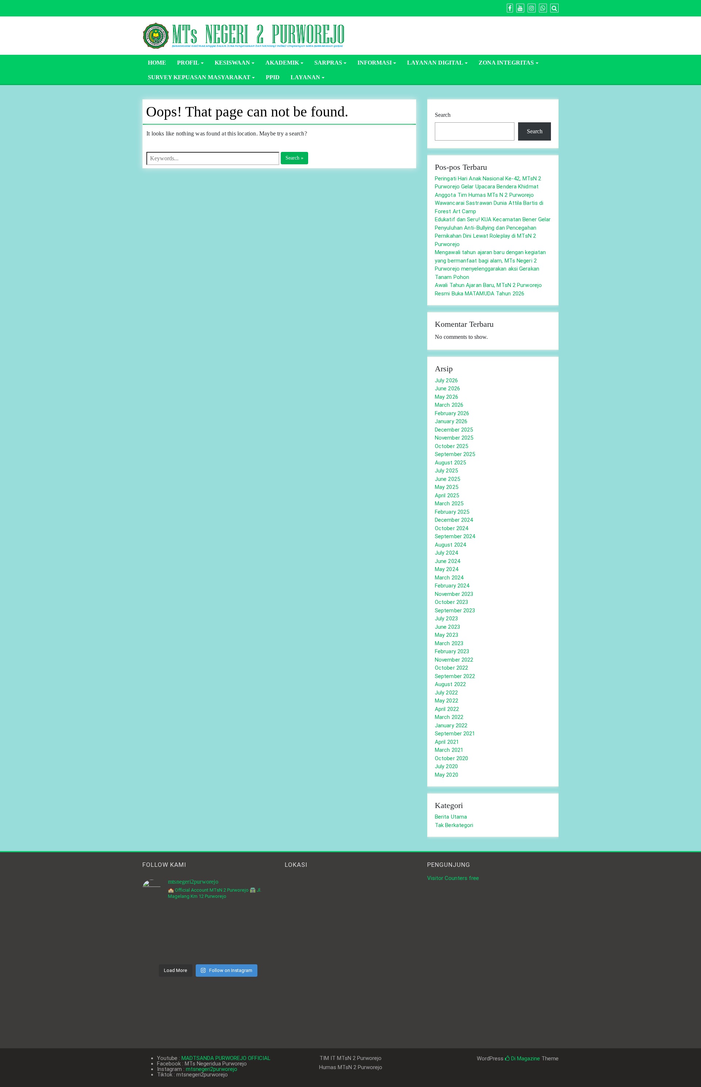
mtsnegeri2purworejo (211, 1069)
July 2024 (446, 553)
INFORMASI (374, 63)
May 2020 (446, 775)
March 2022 (449, 717)
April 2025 (447, 495)
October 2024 (451, 528)
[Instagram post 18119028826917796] (208, 919)
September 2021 (455, 733)
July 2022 (446, 692)
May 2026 (446, 397)
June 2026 (447, 388)
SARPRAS (328, 63)
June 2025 (447, 479)
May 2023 (446, 635)
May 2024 (446, 569)
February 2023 (452, 651)
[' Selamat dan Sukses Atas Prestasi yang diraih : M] (253, 946)
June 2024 (447, 561)
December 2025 (454, 429)
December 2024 (454, 520)
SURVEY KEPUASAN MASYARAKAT (199, 77)
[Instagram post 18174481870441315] (163, 946)
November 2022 (454, 660)
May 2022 (446, 700)
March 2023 (449, 643)
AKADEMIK (282, 63)
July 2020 (446, 766)
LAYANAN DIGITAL (435, 63)
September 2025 (455, 454)
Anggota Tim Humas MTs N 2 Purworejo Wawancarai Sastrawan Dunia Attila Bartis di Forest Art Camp (489, 203)
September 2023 (455, 610)
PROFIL (188, 63)
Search (443, 115)
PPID (273, 77)
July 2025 (446, 470)
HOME (157, 63)
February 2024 (452, 585)
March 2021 (449, 750)
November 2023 (454, 594)
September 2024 (455, 536)
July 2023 (446, 618)
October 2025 (451, 446)
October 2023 (451, 602)
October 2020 (451, 758)
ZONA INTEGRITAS (506, 63)
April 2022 (447, 709)
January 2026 (451, 421)
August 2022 (450, 684)
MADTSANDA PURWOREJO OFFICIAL (226, 1058)
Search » (294, 158)
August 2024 (450, 544)
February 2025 (452, 512)
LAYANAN (305, 77)
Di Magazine (525, 1058)
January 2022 (451, 725)
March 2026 (449, 405)
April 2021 (447, 742)
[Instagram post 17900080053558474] (253, 919)
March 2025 (449, 503)
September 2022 (455, 676)
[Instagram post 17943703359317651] (163, 919)
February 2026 (452, 413)
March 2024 (449, 577)
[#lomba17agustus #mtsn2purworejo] (208, 946)
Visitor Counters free (453, 878)
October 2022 (451, 668)
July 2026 (446, 380)
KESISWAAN (232, 63)
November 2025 (454, 438)
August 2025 (450, 462)
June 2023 (447, 627)
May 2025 (446, 487)
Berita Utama (451, 817)
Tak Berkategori (454, 825)
